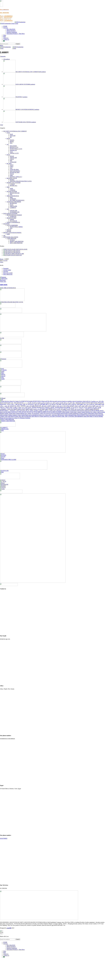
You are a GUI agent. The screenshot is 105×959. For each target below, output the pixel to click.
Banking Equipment (12, 32)
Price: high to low (7, 274)
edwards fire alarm (14, 172)
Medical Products (11, 30)
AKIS (11, 188)
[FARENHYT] (33, 452)
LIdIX (8, 234)
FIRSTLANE (13, 206)
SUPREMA (13, 198)
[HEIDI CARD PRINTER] (7, 421)
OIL (4, 235)
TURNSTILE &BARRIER (14, 201)
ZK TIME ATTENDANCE (17, 200)
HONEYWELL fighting (16, 226)
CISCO (12, 159)
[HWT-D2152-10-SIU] (9, 249)
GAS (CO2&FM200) (12, 225)
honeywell (12, 135)
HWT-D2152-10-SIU (21, 249)
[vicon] (12, 336)
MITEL (12, 141)
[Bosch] (2, 483)
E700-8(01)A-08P (19, 253)
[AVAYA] (3, 487)
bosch (11, 134)
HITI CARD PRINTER (16, 243)
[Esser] (2, 458)
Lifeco (11, 166)
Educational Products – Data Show (16, 33)
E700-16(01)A (16, 252)
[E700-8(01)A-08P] (8, 253)
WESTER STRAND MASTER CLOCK (21, 181)
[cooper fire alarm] (10, 478)
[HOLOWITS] (9, 585)
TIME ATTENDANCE (13, 196)
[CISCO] (2, 480)
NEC (11, 143)
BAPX (8, 138)
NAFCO (9, 229)
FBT (11, 194)
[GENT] (8, 426)
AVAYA (12, 140)
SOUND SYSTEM (12, 191)
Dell (11, 160)
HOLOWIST (13, 146)
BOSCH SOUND (14, 193)
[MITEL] (2, 374)
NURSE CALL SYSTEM (13, 182)
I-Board (12, 219)
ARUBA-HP (13, 157)
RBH (11, 197)
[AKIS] (11, 492)
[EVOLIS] (3, 455)
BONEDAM (13, 203)
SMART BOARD (11, 218)
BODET (12, 179)
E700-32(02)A (16, 250)
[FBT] (2, 430)
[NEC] (2, 373)
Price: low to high (7, 273)
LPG (11, 228)
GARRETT (13, 207)
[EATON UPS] (4, 470)
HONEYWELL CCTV (16, 149)
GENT (11, 165)
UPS (8, 209)
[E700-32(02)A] (8, 250)
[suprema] (10, 343)
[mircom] (2, 376)
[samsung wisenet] (11, 357)
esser (11, 168)
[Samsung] (3, 359)
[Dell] (2, 472)
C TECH (12, 184)
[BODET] (3, 486)
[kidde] (10, 392)
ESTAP (12, 156)
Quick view (3, 281)
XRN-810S (3, 285)
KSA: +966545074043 (4, 12)
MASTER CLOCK (12, 178)
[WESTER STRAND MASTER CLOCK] (11, 302)
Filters (1, 262)
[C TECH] (3, 481)
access (8, 132)
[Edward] (23, 469)
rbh (11, 137)
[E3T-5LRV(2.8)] (8, 255)
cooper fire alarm (14, 169)
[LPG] (2, 377)
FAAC (11, 204)
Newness (5, 271)
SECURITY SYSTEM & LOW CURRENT (15, 131)
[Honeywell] (52, 418)
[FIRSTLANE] (4, 429)
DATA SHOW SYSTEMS (10, 213)
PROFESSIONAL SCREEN (14, 215)
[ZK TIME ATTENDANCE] (8, 288)
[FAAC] (2, 453)
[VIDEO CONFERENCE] (23, 331)
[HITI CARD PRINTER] (7, 419)
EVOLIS (12, 240)
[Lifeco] (33, 582)
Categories (2, 56)
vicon (11, 151)
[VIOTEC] (7, 307)
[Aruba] (2, 489)
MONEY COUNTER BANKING (12, 232)
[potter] (2, 371)
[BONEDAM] (4, 484)
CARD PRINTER (11, 238)
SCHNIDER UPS (14, 212)
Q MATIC (12, 190)
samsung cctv (13, 150)
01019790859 (3, 838)
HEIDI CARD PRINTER (16, 241)
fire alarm (9, 163)
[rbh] (11, 367)
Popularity (6, 268)
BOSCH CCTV (14, 147)
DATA (8, 154)
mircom (12, 174)
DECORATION (11, 29)
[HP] (1, 399)
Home (1, 259)
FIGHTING (6, 223)
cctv (8, 144)
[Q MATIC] (3, 370)
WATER (9, 231)
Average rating (7, 270)
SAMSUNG (13, 216)
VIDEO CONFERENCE (13, 222)
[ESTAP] (2, 456)
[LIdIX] (2, 379)
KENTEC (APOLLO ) (16, 176)
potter (11, 175)
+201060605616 (8, 16)
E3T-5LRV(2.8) (17, 255)
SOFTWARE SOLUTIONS (10, 237)
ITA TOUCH (13, 221)
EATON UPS (13, 210)
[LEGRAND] (10, 385)
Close (1, 125)
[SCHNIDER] (10, 350)
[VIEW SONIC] (11, 312)
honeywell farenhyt (15, 171)
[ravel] (2, 368)
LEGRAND (13, 162)
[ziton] (12, 300)
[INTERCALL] (12, 396)
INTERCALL (13, 185)
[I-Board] (2, 398)
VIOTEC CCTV (14, 153)
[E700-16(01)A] (8, 252)
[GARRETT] (4, 427)
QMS (8, 187)
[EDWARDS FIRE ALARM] (8, 459)
